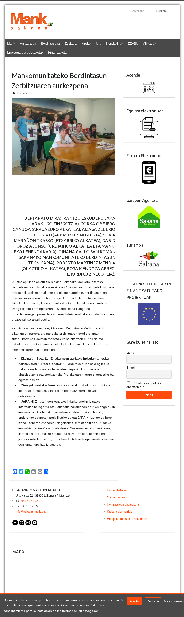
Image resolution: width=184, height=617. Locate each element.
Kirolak (86, 43)
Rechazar (153, 601)
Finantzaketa (57, 52)
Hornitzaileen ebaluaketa (123, 504)
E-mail (130, 367)
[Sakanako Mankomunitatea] (31, 22)
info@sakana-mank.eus (31, 511)
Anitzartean (28, 43)
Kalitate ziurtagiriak (119, 511)
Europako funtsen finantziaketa (127, 519)
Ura (98, 43)
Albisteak (149, 43)
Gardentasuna (116, 497)
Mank (11, 43)
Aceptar (134, 601)
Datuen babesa (117, 490)
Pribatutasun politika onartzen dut (143, 385)
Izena (130, 352)
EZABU (133, 43)
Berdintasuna (50, 43)
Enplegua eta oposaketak (25, 52)
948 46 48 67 (29, 501)
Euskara (71, 43)
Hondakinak (114, 43)
